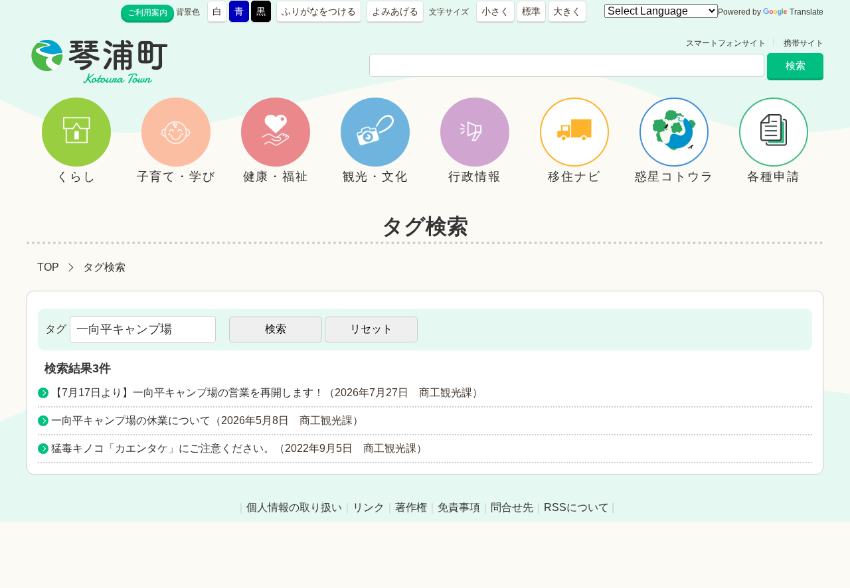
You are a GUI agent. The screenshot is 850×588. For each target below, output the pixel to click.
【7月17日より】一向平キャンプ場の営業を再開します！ (187, 392)
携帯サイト (803, 43)
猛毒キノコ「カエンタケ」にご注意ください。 (162, 448)
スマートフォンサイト (726, 43)
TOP (48, 267)
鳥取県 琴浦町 (230, 43)
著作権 (411, 507)
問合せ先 (512, 507)
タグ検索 (104, 267)
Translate (806, 12)
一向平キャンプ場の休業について (131, 420)
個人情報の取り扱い (294, 507)
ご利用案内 (147, 12)
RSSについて (576, 507)
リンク (368, 507)
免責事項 (459, 507)
